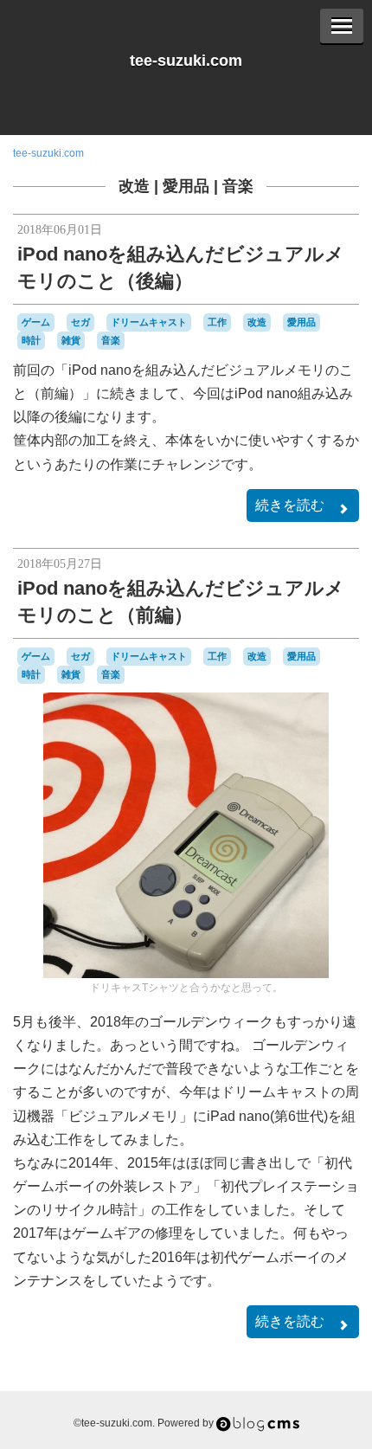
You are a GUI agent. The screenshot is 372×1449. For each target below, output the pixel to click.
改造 (134, 186)
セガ (80, 322)
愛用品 (186, 186)
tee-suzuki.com (186, 60)
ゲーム (36, 322)
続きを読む (289, 505)
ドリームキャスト (149, 322)
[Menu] (341, 26)
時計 (31, 340)
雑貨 (70, 340)
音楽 (237, 186)
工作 (217, 322)
